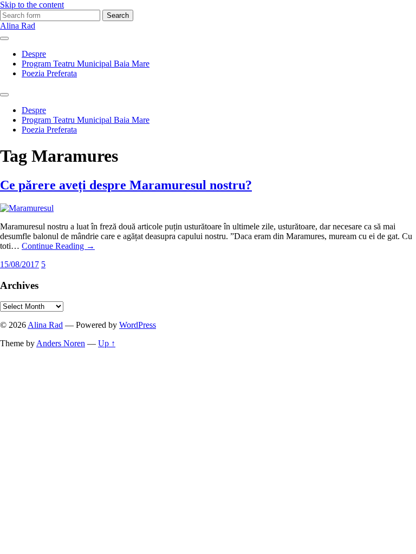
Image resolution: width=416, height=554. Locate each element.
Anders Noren (60, 343)
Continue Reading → (58, 245)
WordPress (137, 324)
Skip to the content (32, 4)
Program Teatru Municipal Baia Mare (86, 63)
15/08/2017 (19, 264)
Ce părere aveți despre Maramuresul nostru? (126, 185)
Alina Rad (17, 25)
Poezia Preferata (49, 73)
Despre (34, 53)
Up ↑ (106, 343)
